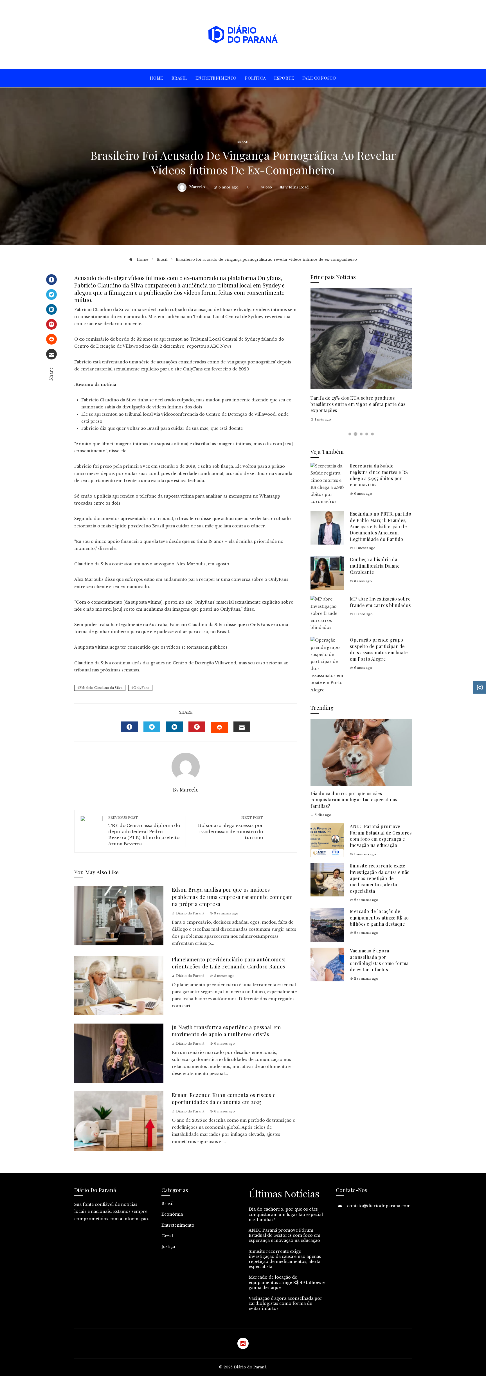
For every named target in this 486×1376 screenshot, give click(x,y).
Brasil (243, 142)
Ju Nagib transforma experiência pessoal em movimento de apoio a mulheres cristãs (226, 1031)
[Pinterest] (51, 324)
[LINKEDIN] (174, 726)
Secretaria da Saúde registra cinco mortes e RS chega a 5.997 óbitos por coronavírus (379, 475)
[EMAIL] (241, 726)
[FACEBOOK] (129, 726)
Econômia (172, 1214)
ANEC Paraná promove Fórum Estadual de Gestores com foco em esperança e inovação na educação (380, 835)
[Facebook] (51, 279)
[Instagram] (243, 1343)
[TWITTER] (151, 726)
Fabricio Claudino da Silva (100, 688)
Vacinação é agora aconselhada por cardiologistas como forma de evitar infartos (379, 960)
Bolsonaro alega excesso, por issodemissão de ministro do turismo (230, 828)
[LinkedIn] (51, 309)
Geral (167, 1235)
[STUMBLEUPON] (219, 727)
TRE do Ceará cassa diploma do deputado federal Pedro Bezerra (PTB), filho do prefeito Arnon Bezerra (144, 831)
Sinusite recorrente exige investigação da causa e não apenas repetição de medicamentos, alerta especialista (380, 878)
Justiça (168, 1246)
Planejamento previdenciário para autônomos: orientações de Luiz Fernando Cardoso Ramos (228, 963)
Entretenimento (177, 1225)
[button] (349, 434)
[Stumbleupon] (51, 339)
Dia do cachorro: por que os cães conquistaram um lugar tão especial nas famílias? (353, 799)
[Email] (51, 354)
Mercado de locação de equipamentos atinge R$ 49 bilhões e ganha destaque (379, 917)
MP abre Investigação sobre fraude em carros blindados (380, 602)
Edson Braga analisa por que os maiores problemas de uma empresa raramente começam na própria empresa (232, 896)
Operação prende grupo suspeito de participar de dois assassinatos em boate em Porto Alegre (379, 649)
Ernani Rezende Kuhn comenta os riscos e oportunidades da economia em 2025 (224, 1098)
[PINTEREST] (196, 726)
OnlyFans (141, 688)
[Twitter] (51, 294)
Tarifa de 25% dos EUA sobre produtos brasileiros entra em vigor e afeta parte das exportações (357, 404)
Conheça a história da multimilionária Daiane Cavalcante (374, 565)
